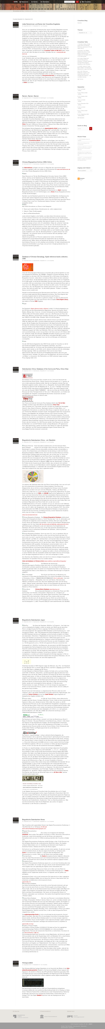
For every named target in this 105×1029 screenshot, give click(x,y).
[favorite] (86, 1024)
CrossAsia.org (27, 11)
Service (35, 2)
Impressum (71, 1027)
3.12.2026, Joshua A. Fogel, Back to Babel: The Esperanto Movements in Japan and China (85, 68)
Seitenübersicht (76, 1026)
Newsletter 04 (37, 26)
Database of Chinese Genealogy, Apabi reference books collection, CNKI (45, 258)
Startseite (80, 23)
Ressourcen (24, 2)
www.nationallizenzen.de (63, 169)
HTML (79, 90)
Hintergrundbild (27, 963)
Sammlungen (43, 98)
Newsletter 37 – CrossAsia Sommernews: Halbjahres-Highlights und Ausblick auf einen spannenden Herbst (85, 159)
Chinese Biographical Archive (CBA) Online (37, 162)
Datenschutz (83, 1026)
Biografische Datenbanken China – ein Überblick (38, 440)
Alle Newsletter (81, 117)
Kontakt (63, 1026)
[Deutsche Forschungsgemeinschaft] (75, 1016)
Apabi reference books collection (39, 308)
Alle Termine (80, 79)
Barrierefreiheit (64, 1027)
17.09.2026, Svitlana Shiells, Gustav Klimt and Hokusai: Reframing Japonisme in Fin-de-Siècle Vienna (85, 46)
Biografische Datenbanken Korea (33, 819)
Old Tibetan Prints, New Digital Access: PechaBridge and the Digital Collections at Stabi (85, 153)
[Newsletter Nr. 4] (16, 25)
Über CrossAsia (68, 1026)
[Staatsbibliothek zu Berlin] (21, 1016)
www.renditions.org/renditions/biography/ (55, 561)
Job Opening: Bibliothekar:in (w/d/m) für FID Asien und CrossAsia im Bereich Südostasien (85, 148)
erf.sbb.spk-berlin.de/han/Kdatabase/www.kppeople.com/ (34, 827)
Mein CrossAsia (86, 2)
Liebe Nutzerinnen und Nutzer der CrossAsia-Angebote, (41, 24)
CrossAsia (45, 26)
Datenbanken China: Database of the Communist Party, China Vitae (45, 369)
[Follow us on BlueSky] (90, 1024)
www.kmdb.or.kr (26, 882)
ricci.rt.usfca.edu (58, 578)
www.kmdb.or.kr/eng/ (27, 924)
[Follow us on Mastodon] (91, 1024)
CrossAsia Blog (42, 11)
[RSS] (88, 1024)
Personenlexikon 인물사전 (31, 932)
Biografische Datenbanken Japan (33, 620)
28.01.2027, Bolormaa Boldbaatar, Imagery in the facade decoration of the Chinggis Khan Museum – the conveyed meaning (84, 74)
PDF (83, 115)
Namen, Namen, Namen (30, 96)
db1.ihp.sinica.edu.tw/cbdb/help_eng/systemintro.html (54, 524)
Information (45, 2)
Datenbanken (37, 164)
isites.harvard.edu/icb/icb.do (29, 515)
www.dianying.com (54, 589)
